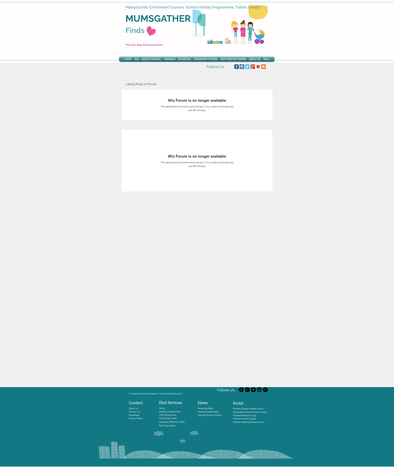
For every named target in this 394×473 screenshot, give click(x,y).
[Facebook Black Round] (241, 389)
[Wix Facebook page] (236, 66)
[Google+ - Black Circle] (247, 389)
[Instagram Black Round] (259, 389)
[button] (170, 59)
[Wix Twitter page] (247, 66)
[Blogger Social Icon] (263, 66)
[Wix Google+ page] (252, 66)
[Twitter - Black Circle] (253, 389)
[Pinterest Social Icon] (258, 66)
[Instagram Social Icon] (242, 66)
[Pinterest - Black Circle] (265, 389)
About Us (133, 408)
